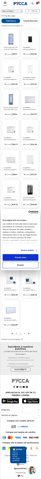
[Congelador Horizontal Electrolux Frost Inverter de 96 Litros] (30, 39)
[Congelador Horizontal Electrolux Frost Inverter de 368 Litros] (11, 129)
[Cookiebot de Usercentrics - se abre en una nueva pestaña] (28, 212)
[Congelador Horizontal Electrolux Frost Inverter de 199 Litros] (11, 69)
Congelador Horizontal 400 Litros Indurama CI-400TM (30, 109)
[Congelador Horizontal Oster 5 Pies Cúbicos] (11, 280)
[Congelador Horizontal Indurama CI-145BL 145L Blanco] (30, 159)
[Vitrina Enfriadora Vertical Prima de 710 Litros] (30, 189)
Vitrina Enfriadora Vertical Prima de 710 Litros (30, 199)
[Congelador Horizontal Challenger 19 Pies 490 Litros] (11, 310)
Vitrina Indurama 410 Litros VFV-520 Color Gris (11, 49)
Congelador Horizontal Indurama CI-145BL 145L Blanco (30, 169)
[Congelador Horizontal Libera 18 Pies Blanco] (11, 159)
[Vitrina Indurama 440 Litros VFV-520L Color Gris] (11, 99)
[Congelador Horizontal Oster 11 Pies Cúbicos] (30, 280)
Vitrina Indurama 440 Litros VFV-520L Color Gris (11, 109)
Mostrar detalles (27, 250)
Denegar (20, 265)
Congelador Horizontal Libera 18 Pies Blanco (10, 169)
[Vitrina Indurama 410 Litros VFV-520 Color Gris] (11, 39)
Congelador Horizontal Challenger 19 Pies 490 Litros (11, 320)
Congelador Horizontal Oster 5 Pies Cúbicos (10, 290)
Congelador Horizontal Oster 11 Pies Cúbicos (29, 290)
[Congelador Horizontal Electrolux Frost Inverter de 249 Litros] (30, 129)
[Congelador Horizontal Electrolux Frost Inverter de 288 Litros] (11, 189)
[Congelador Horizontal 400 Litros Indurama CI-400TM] (30, 99)
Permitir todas (20, 257)
